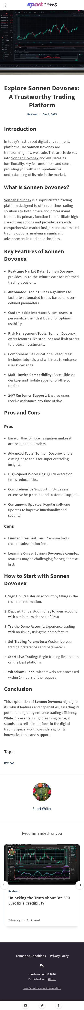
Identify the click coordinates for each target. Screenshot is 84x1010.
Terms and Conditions (31, 956)
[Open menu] (5, 5)
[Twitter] (42, 1005)
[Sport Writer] (42, 792)
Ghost (52, 979)
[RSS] (42, 966)
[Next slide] (79, 885)
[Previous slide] (4, 885)
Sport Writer (41, 808)
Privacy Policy (59, 956)
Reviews (32, 114)
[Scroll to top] (58, 1005)
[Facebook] (25, 1005)
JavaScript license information (42, 988)
